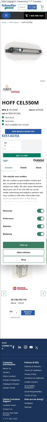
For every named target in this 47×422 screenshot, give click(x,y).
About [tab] (38, 168)
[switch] (40, 219)
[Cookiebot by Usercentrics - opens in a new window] (33, 160)
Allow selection (23, 252)
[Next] (43, 293)
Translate (37, 1)
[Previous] (4, 293)
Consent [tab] (8, 168)
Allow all (23, 245)
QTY (5, 144)
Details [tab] (23, 168)
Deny (23, 260)
